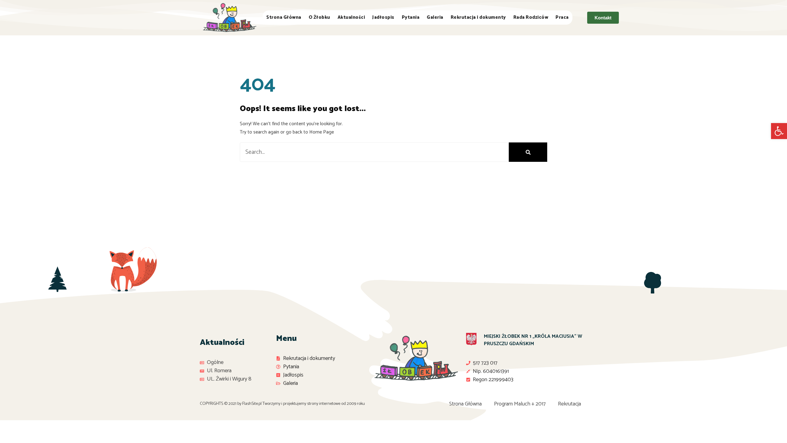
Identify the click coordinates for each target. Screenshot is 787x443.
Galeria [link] (435, 17)
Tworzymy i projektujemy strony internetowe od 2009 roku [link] (314, 403)
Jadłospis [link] (383, 17)
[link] (779, 131)
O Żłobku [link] (319, 17)
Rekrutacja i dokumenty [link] (478, 17)
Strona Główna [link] (283, 17)
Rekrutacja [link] (569, 404)
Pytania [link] (411, 17)
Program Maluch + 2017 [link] (520, 404)
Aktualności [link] (351, 17)
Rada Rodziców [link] (530, 17)
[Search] (528, 152)
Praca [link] (562, 17)
